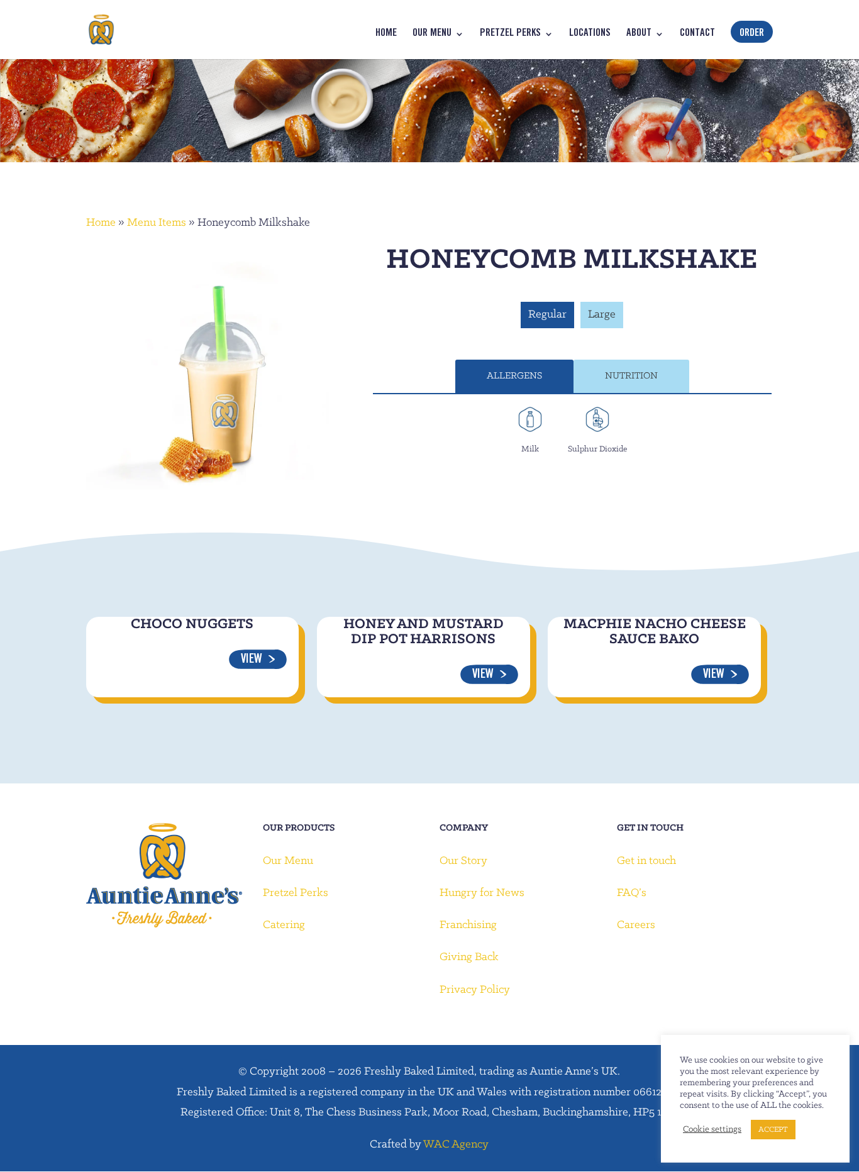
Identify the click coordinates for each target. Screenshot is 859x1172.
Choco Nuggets (192, 624)
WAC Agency (456, 1145)
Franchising (468, 925)
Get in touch (646, 861)
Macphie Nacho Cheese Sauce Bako (654, 632)
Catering (284, 925)
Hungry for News (482, 893)
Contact (697, 34)
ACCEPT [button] (773, 1129)
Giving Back (469, 957)
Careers (636, 925)
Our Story (463, 861)
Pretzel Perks (510, 34)
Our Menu (432, 34)
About (638, 34)
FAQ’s (631, 893)
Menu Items (156, 223)
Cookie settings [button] (712, 1129)
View (251, 660)
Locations (590, 34)
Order (752, 34)
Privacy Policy (475, 990)
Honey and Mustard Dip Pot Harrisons (423, 632)
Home (386, 34)
